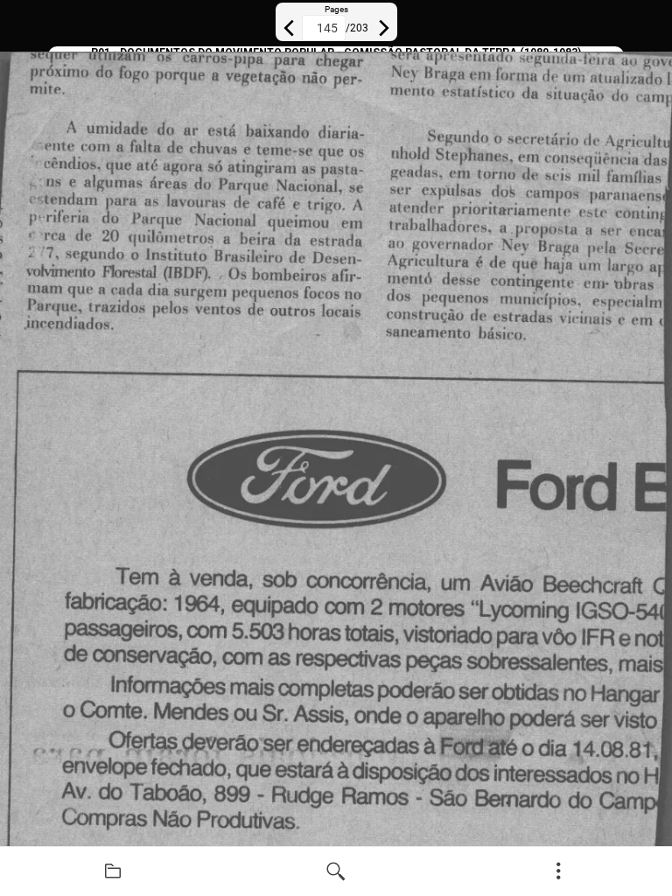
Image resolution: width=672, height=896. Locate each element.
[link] (113, 871)
